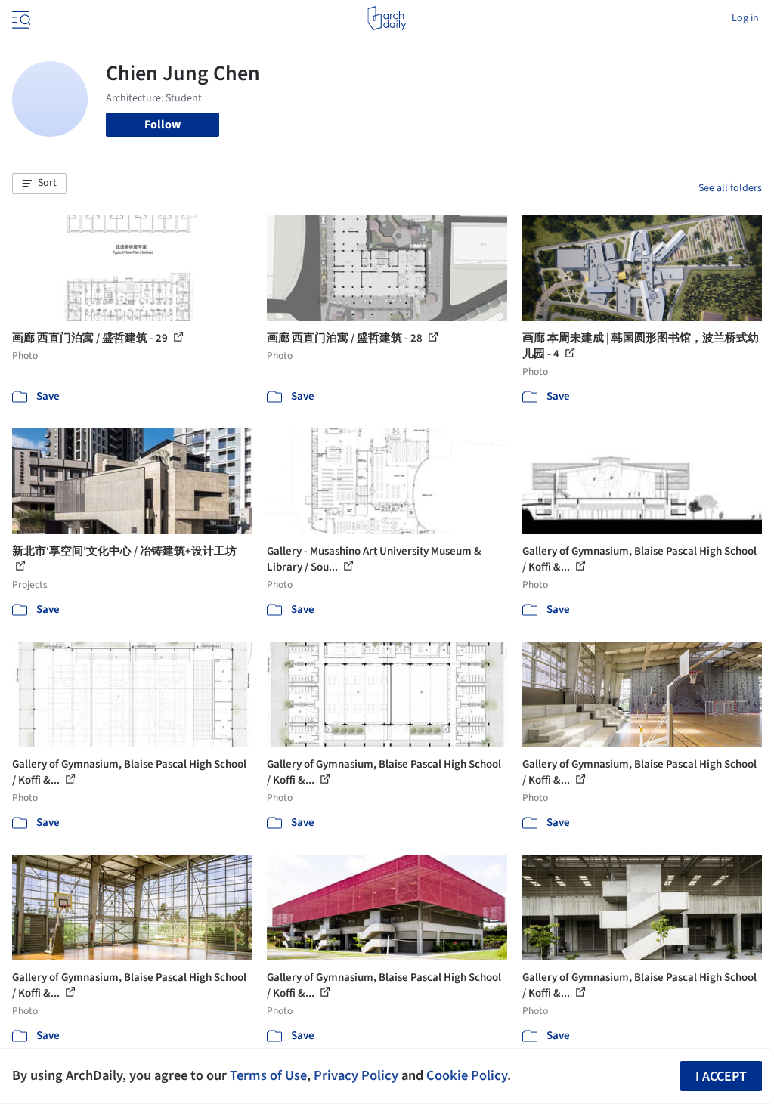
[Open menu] (19, 18)
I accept (721, 1076)
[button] (39, 183)
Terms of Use (268, 1075)
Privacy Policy (356, 1075)
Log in (745, 18)
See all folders (730, 188)
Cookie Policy (466, 1075)
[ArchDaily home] (386, 18)
